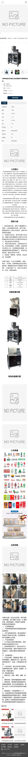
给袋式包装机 (21, 38)
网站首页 (10, 38)
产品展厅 (15, 38)
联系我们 (9, 747)
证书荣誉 (3, 747)
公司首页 (3, 744)
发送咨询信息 (15, 97)
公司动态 (16, 744)
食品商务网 (13, 755)
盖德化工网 (19, 755)
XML (25, 753)
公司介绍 (9, 744)
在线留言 (16, 747)
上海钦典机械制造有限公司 (18, 753)
